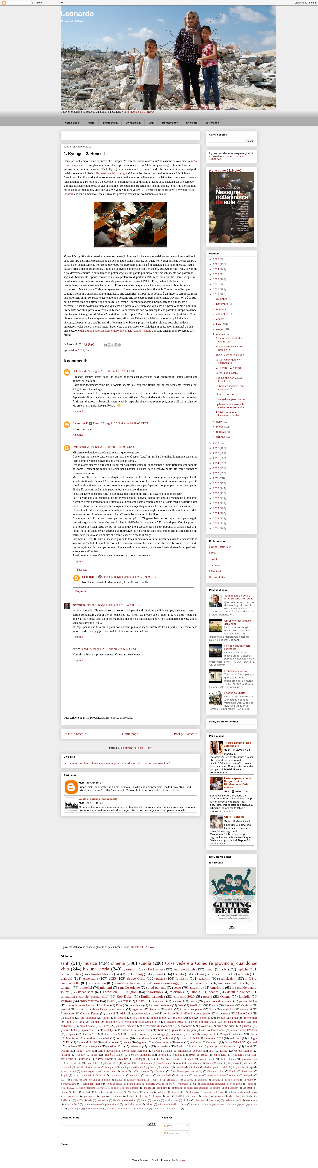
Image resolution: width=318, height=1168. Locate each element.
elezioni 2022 (68, 1087)
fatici (94, 1054)
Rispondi (78, 411)
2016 (216, 453)
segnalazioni (227, 978)
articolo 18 (173, 1079)
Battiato (178, 974)
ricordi (127, 1063)
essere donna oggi (167, 983)
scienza (175, 1034)
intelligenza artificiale (132, 1067)
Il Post (212, 552)
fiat (115, 1100)
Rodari (249, 1096)
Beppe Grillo (136, 978)
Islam (111, 1001)
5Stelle (253, 1034)
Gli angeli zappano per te (230, 399)
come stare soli (117, 1075)
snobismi (234, 1075)
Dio (68, 1042)
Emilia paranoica (153, 996)
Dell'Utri (181, 1096)
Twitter (221, 1017)
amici (235, 1017)
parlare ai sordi (233, 1100)
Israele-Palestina (102, 974)
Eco (75, 1091)
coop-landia (236, 1083)
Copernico (212, 1042)
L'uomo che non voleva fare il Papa (229, 379)
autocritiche (175, 1059)
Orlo (75, 371)
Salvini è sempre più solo (230, 354)
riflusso (149, 1104)
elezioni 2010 (164, 1075)
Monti (248, 1046)
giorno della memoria (134, 1050)
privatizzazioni (68, 1071)
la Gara (199, 974)
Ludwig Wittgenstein (213, 1096)
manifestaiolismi (199, 983)
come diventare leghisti (130, 983)
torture (216, 1087)
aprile (219, 421)
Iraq (68, 1021)
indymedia (238, 1067)
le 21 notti (139, 1017)
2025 (216, 264)
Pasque (80, 1054)
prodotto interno (92, 1104)
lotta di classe (114, 1083)
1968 (192, 1054)
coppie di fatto (207, 1059)
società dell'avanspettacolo (201, 1034)
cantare (127, 1042)
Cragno (157, 1096)
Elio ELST (157, 1108)
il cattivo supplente (191, 1009)
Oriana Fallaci (233, 1042)
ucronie (162, 1054)
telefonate (166, 1067)
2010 (216, 483)
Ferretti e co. (102, 1091)
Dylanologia (133, 122)
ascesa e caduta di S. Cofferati (89, 1075)
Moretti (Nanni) (243, 1050)
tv (225, 969)
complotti (135, 1075)
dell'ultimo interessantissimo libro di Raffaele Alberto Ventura (115, 330)
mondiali (92, 1063)
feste (180, 1005)
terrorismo (153, 992)
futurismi (182, 978)
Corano (64, 1091)
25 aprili (177, 1017)
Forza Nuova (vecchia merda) (186, 1071)
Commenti (172, 1133)
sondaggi (139, 1058)
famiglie (244, 996)
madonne (111, 1021)
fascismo (176, 992)
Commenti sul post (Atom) (136, 747)
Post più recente (75, 734)
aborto (160, 1030)
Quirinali (252, 1042)
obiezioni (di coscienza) (207, 1100)
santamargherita (89, 1071)
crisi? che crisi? (226, 1026)
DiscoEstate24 (112, 1034)
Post (169, 1125)
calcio (169, 1009)
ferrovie (216, 1079)
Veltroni (66, 1001)
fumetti (193, 1001)
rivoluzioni (163, 1063)
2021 (216, 284)
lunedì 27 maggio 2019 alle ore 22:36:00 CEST (109, 648)
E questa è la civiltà (235, 670)
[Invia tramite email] (105, 344)
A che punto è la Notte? (225, 170)
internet (158, 974)
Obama (65, 1050)
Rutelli (232, 1071)
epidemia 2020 (184, 996)
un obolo (191, 122)
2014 (216, 463)
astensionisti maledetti (96, 1038)
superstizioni (109, 1071)
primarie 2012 (110, 1063)
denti (242, 1104)
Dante (223, 1050)
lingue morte (158, 1017)
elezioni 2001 (174, 1108)
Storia (212, 1009)
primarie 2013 (71, 1104)
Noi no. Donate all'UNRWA (137, 111)
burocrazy (148, 1091)
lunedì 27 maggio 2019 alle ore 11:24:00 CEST (106, 446)
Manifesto (72, 1038)
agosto (220, 318)
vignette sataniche (233, 1034)
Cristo (140, 1001)
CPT (85, 1079)
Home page (72, 122)
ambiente (71, 1046)
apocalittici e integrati (183, 1030)
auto (191, 1017)
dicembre (222, 298)
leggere (141, 1042)
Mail (151, 122)
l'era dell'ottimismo (140, 1054)
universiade (163, 1046)
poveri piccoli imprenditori (222, 1046)
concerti (110, 1013)
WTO (80, 1100)
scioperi (197, 1050)
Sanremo (154, 1009)
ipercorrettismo (68, 1083)
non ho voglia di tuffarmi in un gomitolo (186, 1013)
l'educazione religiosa (211, 1091)
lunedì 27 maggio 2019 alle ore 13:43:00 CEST (114, 604)
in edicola (116, 1087)
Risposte (82, 569)
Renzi (209, 969)
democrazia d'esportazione (158, 1026)
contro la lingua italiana (80, 1005)
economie (186, 1026)
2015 (216, 458)
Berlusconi (155, 969)
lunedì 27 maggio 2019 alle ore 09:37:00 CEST (107, 371)
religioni (132, 992)
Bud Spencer (231, 1087)
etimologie (75, 1108)
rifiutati (182, 1050)
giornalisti (130, 969)
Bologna (252, 1038)
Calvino (131, 1096)
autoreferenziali (184, 969)
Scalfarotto (66, 1100)
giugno (220, 329)
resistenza (135, 1046)
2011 (216, 478)
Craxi (168, 1096)
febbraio (221, 431)
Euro (88, 350)
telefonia (195, 1042)
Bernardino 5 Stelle (226, 372)
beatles (213, 992)
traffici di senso (140, 1071)
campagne (220, 1054)
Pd (125, 974)
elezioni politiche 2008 (202, 1021)
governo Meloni (248, 1001)
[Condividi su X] (112, 344)
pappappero (90, 1096)
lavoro (106, 1017)
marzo (220, 426)
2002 (216, 523)
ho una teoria (96, 969)
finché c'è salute (113, 1054)
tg (149, 1046)
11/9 (211, 1050)
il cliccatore (182, 1075)
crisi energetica (92, 1046)
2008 (216, 493)
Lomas (118, 1079)
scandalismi (193, 1063)
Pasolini (65, 1054)
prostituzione (87, 1026)
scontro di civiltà (189, 1038)
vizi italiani (116, 1096)
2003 (216, 518)
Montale (207, 1104)
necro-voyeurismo (70, 1096)
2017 (216, 448)
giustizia (247, 1026)
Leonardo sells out (160, 1005)
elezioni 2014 (115, 1046)
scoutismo (162, 1087)
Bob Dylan (125, 996)
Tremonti (118, 1091)
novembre (222, 303)
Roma (80, 1021)
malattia (148, 1087)
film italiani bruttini (233, 1021)
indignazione (132, 1087)
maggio (221, 334)
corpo (250, 1083)
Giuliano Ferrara (89, 1013)
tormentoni (182, 1083)
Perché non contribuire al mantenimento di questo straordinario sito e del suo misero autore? (117, 763)
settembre (222, 313)
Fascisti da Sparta (234, 692)
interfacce (194, 1046)
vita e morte (223, 1013)
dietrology (159, 1034)
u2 (194, 1083)
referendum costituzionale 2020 (133, 1108)
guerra (160, 978)
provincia (204, 1026)
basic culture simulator (213, 1083)
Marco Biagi (235, 1096)
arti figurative (88, 1017)
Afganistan (159, 1071)
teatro (124, 1071)
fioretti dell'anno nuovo (88, 1067)
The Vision (215, 565)
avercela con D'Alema (244, 1030)
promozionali (112, 1104)
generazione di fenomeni (218, 1001)
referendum (250, 1017)
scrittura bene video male (135, 1030)
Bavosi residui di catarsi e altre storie (230, 348)
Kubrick (195, 1104)
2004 (216, 513)
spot (103, 1096)
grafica (103, 1087)
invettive (248, 1079)
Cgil (95, 1079)
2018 (216, 442)
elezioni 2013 (175, 1021)
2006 (216, 503)
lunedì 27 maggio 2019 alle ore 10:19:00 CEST (120, 423)
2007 (216, 498)
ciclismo (232, 1104)
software (162, 1104)
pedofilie (205, 1017)
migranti (106, 987)
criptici (148, 1075)
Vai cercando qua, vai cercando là (228, 361)
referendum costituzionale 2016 (141, 1021)
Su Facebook (170, 122)
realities (123, 1058)
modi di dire (171, 1100)
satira (178, 1063)
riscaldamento (144, 1063)
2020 (216, 289)
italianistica (85, 992)
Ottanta (225, 996)
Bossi (204, 1054)
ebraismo (246, 1005)
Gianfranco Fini (215, 1071)
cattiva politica (71, 974)
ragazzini (137, 1009)
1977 (63, 1079)
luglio (219, 324)
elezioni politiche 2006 (216, 1067)
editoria (162, 1091)
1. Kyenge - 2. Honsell (228, 367)
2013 (216, 468)
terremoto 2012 (214, 1038)
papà (251, 1067)
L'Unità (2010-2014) (220, 546)
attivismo (195, 987)
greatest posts (232, 1079)
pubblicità (167, 1038)
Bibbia (195, 992)
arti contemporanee (213, 1030)
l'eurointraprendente (92, 1083)
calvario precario (126, 1026)
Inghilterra (233, 1063)
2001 (216, 528)
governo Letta (69, 1030)
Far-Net (86, 1091)
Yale (89, 1100)
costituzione (67, 1017)
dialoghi (66, 978)
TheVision (109, 992)
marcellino (79, 604)
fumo (193, 1091)
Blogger (180, 1160)
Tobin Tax (156, 1079)
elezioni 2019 (76, 350)
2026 (216, 259)
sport (169, 1083)
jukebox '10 (90, 1030)
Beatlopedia (110, 122)
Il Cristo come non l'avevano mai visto (227, 414)
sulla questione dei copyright (110, 173)
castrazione (102, 1100)
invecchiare (135, 1005)
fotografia (110, 1067)
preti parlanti (157, 987)
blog (139, 974)
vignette (177, 1054)
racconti (243, 974)
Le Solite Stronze (137, 1034)
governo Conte (249, 1059)
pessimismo (251, 1100)
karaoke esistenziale (144, 1013)
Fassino (106, 1079)
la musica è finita (145, 1038)
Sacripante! (247, 1071)
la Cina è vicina (162, 1050)
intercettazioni (128, 1100)
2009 (216, 488)
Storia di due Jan (225, 394)
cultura (105, 1005)
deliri (124, 1013)
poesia (207, 996)
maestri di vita (73, 1063)
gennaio (221, 436)
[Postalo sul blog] (109, 344)
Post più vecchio (185, 734)
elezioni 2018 (89, 1034)
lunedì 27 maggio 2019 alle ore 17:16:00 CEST (130, 576)
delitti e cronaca (238, 992)
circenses (248, 1063)
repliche (242, 969)
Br (152, 1059)
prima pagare (134, 1083)
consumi (202, 1079)
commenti (66, 1067)
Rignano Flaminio (136, 1079)
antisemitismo (89, 1001)
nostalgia (109, 1030)
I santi (91, 122)
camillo (190, 1059)
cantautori (246, 1009)
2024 (216, 269)
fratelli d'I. (196, 1005)
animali (95, 1021)
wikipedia (248, 1075)
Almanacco (67, 1013)
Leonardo (77, 14)
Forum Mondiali (214, 1063)
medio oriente (130, 987)
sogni (180, 1042)
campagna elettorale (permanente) (84, 996)
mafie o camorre (161, 1042)
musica (90, 963)
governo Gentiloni (93, 1108)
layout (110, 1108)
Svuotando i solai (87, 1042)
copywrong (122, 1038)
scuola (145, 963)
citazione (188, 1079)
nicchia (186, 1100)
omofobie (217, 987)
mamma (156, 1100)
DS (161, 1059)
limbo (144, 1100)
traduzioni (235, 1038)
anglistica (228, 1009)
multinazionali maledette (241, 1091)
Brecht (74, 1079)
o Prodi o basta (104, 1058)
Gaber (193, 1096)
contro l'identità (107, 1050)
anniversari (159, 1001)
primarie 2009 (153, 1083)
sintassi (176, 1087)
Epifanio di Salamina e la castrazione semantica (229, 406)
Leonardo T (80, 423)
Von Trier (133, 1091)
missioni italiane (216, 1075)
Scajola (64, 1075)
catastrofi (177, 1001)
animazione (109, 1042)
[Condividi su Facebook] (116, 344)
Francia (213, 1005)
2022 (216, 279)
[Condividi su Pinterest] (119, 344)
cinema (118, 963)
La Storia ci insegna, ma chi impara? (229, 387)
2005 (216, 508)
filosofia (85, 1058)
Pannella (180, 1067)
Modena (229, 1005)
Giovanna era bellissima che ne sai (229, 340)
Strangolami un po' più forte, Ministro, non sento (238, 597)
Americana (90, 978)
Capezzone (248, 1087)
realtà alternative (132, 1104)
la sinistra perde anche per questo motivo (101, 1009)
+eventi (213, 558)
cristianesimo (97, 983)
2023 (216, 274)
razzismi (204, 978)
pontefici (86, 987)
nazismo (121, 1017)
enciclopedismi (87, 1087)
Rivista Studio (217, 577)
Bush (179, 1046)
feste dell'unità (228, 1059)
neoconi (65, 1009)
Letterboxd (212, 122)
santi (65, 963)
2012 (216, 473)
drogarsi (70, 1034)
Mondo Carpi (244, 1013)
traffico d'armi (178, 1104)
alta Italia (194, 1067)
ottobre (220, 308)
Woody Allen (83, 1050)
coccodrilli (220, 974)
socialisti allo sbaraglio (196, 1087)
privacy (152, 1067)
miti (125, 1001)
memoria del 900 (230, 983)
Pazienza (219, 1104)
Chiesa (105, 1026)
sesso (177, 987)
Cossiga (144, 1096)
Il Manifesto (215, 571)
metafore (198, 1075)
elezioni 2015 (178, 1091)
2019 (216, 294)
